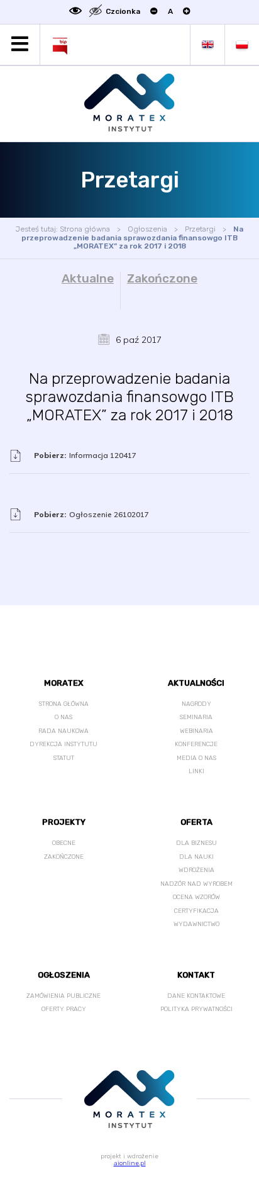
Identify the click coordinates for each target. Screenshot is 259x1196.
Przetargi (200, 229)
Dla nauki (196, 857)
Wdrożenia (196, 870)
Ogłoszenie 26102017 (91, 514)
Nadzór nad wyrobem (196, 884)
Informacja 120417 (85, 455)
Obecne (63, 843)
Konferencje (196, 744)
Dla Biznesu (196, 843)
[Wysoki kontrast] (75, 12)
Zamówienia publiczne (63, 996)
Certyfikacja (196, 911)
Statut (63, 758)
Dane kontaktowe (196, 996)
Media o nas (196, 758)
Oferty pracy (63, 1009)
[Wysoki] (95, 12)
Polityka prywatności (196, 1009)
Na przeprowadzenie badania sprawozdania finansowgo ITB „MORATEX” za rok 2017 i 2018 (132, 238)
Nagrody (196, 704)
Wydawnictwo (196, 924)
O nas (63, 717)
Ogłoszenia (147, 229)
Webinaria (196, 731)
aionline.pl (130, 1163)
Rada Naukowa (63, 731)
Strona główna (85, 229)
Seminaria (196, 717)
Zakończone (162, 279)
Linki (196, 771)
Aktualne (88, 279)
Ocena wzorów (196, 897)
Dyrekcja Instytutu (63, 744)
